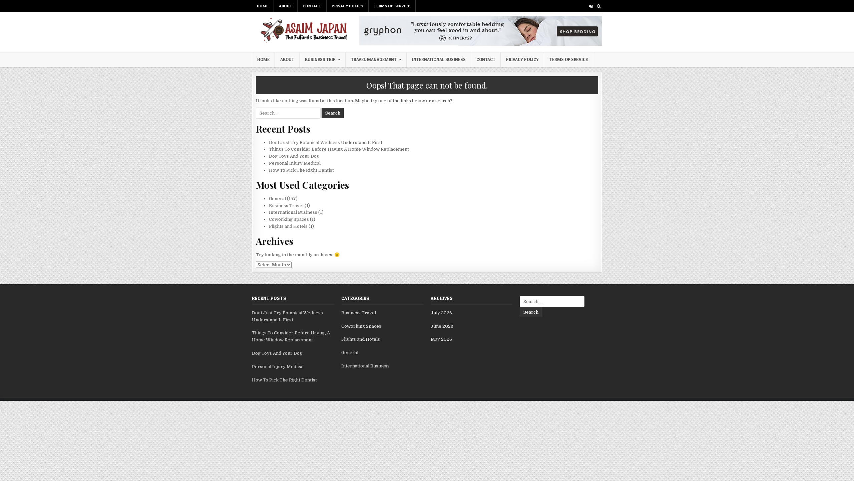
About (285, 5)
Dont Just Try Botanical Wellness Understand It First (325, 142)
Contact (312, 5)
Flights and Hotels (288, 226)
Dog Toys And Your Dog (294, 156)
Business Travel (286, 205)
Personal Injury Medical (295, 163)
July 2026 (441, 312)
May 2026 (441, 339)
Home (263, 5)
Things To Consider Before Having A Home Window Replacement (339, 149)
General (277, 198)
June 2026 (442, 326)
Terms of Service (392, 5)
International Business (439, 59)
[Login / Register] (591, 6)
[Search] (598, 6)
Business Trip (320, 59)
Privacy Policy (347, 5)
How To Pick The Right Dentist (301, 170)
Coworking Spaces (289, 219)
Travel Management (374, 59)
